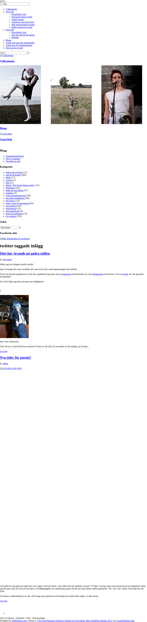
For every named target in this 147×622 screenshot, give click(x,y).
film (7, 182)
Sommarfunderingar (15, 156)
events (8, 180)
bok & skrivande (13, 175)
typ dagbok (11, 216)
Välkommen (11, 9)
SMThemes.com (19, 620)
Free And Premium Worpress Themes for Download (61, 620)
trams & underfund (14, 213)
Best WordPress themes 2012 (99, 620)
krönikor (9, 193)
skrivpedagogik (13, 211)
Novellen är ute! (13, 161)
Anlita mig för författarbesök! (19, 45)
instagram (66, 274)
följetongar (11, 188)
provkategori (11, 206)
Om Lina (10, 11)
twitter (125, 274)
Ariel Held (6, 139)
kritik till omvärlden (15, 190)
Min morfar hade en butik (23, 24)
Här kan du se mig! (14, 48)
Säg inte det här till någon (23, 35)
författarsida (97, 274)
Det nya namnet (13, 158)
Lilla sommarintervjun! (16, 195)
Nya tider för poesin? (15, 357)
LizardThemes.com (125, 620)
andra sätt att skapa (14, 172)
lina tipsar (10, 201)
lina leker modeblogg (15, 198)
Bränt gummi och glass (21, 27)
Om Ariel (10, 30)
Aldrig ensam (17, 19)
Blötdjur (15, 37)
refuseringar (11, 208)
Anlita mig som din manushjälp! (20, 42)
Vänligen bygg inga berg (22, 22)
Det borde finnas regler (21, 17)
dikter (8, 177)
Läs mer (3, 351)
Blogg (8, 40)
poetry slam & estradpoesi (17, 203)
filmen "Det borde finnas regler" (20, 185)
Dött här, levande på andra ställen (25, 253)
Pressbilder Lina (18, 14)
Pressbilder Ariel (18, 32)
